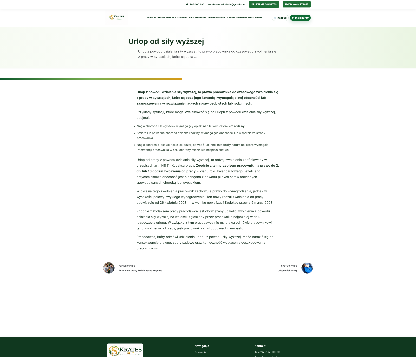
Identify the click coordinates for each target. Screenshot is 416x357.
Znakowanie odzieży (217, 18)
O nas (251, 18)
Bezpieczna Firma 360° (165, 18)
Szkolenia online (197, 18)
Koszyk (280, 17)
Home (150, 18)
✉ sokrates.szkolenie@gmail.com (226, 4)
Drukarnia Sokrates (264, 4)
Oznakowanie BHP (238, 18)
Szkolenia (182, 18)
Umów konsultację (296, 4)
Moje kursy (300, 17)
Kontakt (259, 18)
